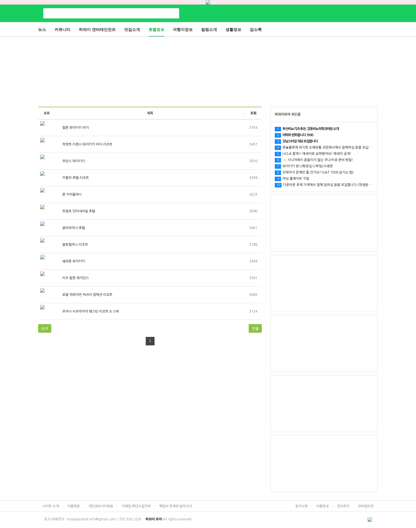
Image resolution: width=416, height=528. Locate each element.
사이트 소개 (50, 506)
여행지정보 (183, 29)
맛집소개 (132, 29)
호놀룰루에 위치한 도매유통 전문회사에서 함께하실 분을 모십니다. (326, 147)
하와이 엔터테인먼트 (97, 29)
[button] (44, 328)
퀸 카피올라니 (71, 194)
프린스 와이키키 (73, 161)
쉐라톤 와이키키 (73, 261)
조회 (253, 113)
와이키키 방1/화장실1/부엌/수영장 (305, 166)
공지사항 (301, 506)
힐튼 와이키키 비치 (75, 127)
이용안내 (322, 506)
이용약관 (73, 506)
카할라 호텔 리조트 (75, 177)
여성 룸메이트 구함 (293, 178)
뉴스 (42, 29)
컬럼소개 (209, 29)
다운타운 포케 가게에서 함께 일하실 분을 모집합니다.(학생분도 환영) (327, 185)
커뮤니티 (62, 29)
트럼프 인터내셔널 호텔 (78, 211)
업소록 (256, 29)
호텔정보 (156, 29)
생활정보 (233, 29)
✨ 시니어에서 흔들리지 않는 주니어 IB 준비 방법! (315, 160)
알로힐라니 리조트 (74, 244)
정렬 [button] (255, 328)
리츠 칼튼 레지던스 (75, 278)
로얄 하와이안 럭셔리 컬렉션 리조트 (86, 294)
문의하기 (343, 506)
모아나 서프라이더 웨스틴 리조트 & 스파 (90, 311)
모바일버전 (366, 506)
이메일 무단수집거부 (136, 506)
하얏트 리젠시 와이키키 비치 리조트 (86, 144)
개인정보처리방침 (100, 506)
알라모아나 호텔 (73, 228)
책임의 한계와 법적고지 (175, 506)
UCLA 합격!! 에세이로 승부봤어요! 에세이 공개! (314, 153)
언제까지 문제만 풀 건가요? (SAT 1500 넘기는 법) (315, 172)
